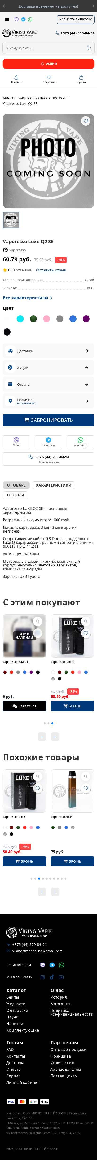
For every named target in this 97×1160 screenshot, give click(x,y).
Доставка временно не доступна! (48, 6)
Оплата (13, 1069)
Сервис (13, 1076)
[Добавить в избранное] (85, 121)
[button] (93, 6)
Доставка (15, 1063)
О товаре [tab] (16, 485)
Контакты (15, 1056)
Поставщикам (64, 1076)
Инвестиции (62, 1063)
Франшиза (60, 1056)
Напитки (14, 1023)
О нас (57, 990)
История (58, 997)
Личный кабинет (22, 1082)
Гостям (14, 1043)
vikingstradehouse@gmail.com (37, 950)
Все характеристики (25, 297)
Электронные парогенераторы (42, 97)
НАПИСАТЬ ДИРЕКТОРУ (76, 19)
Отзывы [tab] (15, 495)
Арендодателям (65, 1069)
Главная (9, 97)
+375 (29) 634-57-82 (66, 1133)
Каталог (16, 990)
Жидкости (16, 1004)
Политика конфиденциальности (71, 1012)
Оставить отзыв (51, 270)
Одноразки (17, 1010)
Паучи (12, 1017)
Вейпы (12, 997)
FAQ (10, 1049)
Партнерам (64, 1043)
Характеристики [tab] (53, 485)
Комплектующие (22, 1030)
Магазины (60, 1004)
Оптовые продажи (68, 1049)
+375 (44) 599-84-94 (29, 944)
